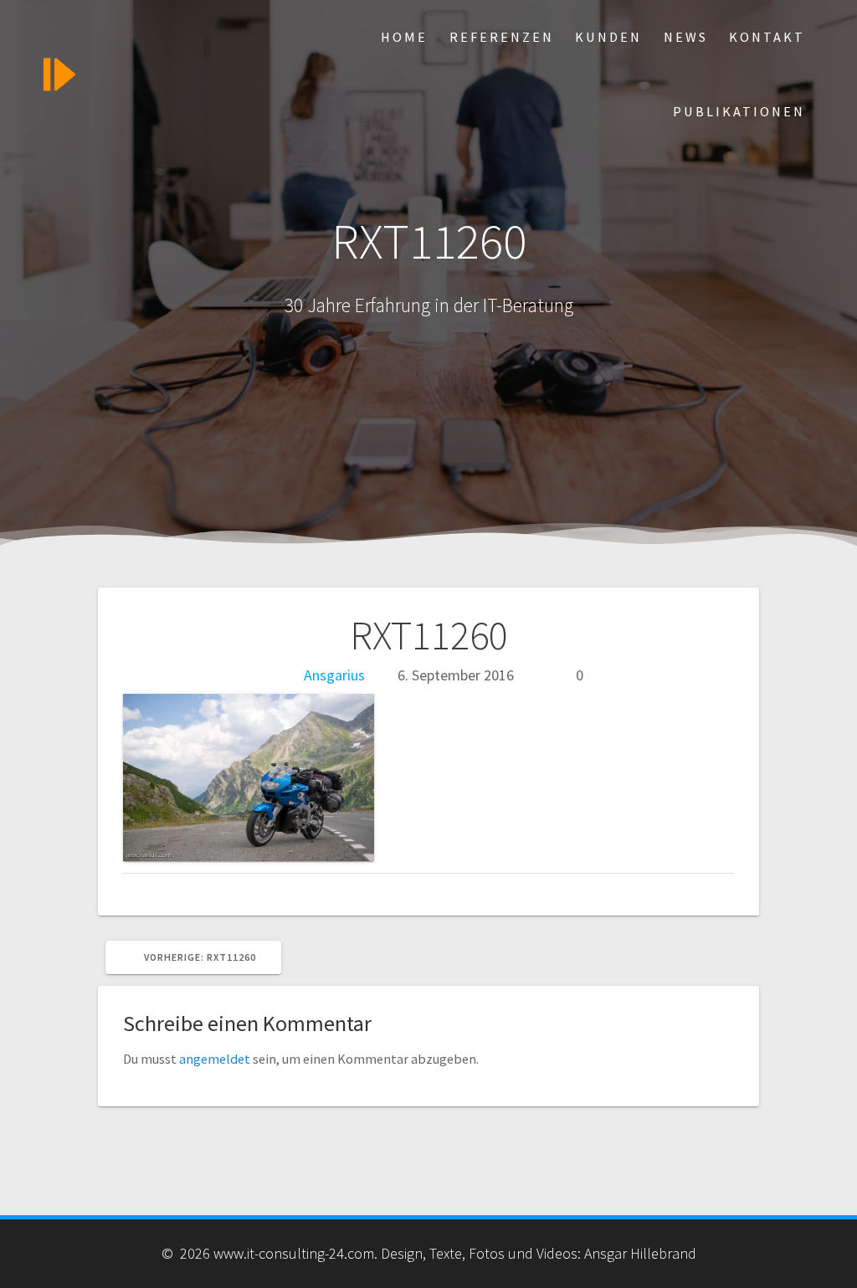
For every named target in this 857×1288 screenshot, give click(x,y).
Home (404, 36)
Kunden (608, 36)
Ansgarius (334, 675)
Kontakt (767, 36)
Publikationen (739, 111)
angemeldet (214, 1058)
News (686, 36)
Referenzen (501, 36)
